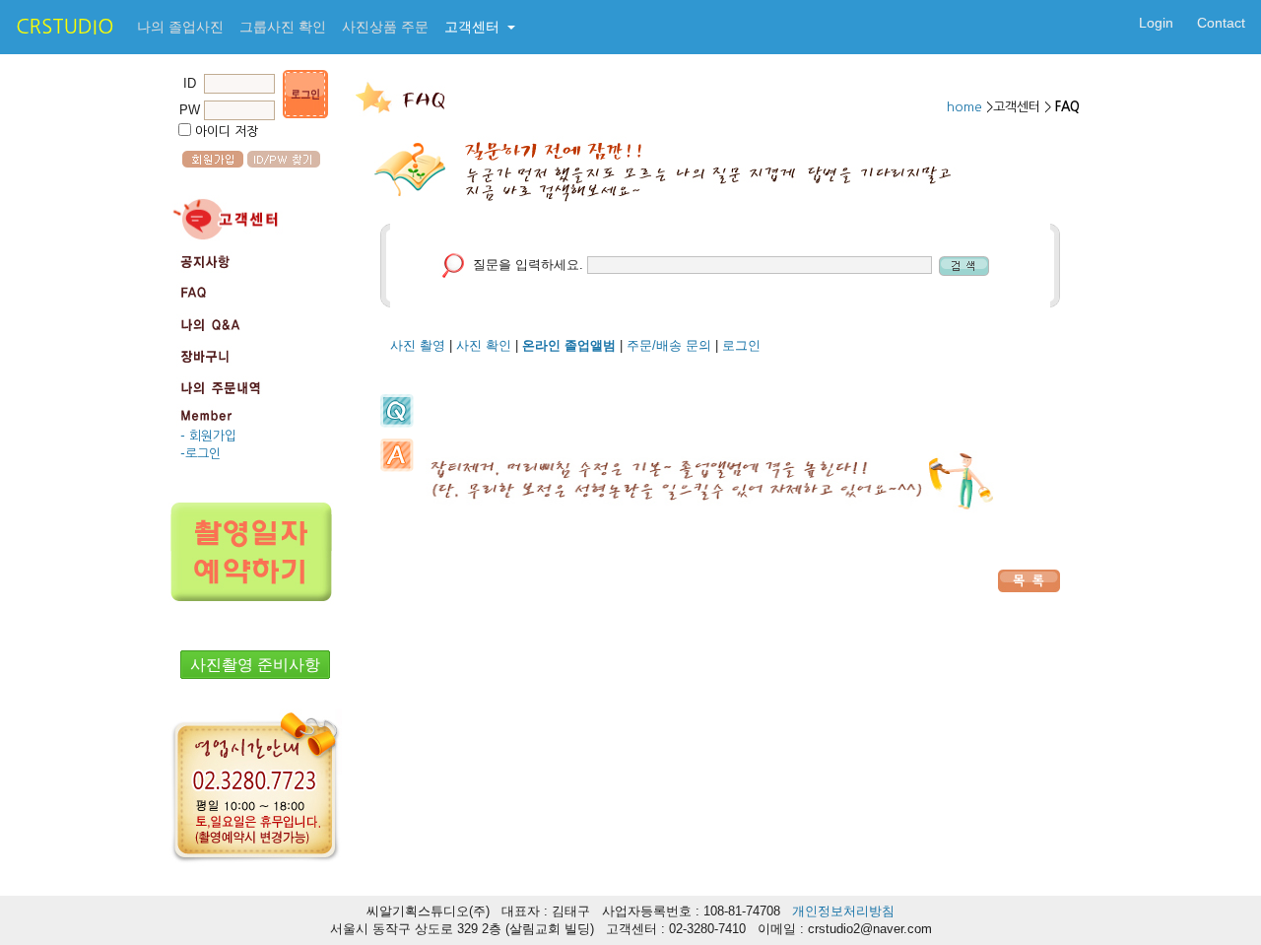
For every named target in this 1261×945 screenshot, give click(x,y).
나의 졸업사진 (180, 26)
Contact (1221, 23)
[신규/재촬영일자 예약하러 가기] (255, 540)
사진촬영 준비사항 (255, 664)
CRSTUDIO (64, 26)
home (966, 107)
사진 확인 (483, 345)
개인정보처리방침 (843, 911)
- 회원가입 (208, 436)
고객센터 (473, 26)
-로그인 (200, 453)
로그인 (741, 345)
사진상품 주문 (385, 26)
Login (1156, 23)
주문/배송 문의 (669, 345)
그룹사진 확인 (282, 26)
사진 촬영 (417, 345)
